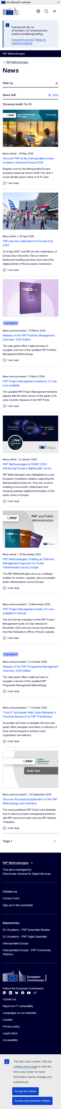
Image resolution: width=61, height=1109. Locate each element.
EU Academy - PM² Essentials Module (26, 929)
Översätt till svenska (22, 39)
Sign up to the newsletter (18, 905)
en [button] (38, 11)
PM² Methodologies (17, 62)
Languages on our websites (19, 1013)
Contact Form (11, 898)
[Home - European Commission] (11, 11)
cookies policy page (25, 1066)
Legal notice (10, 1033)
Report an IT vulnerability (18, 1006)
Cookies (8, 1019)
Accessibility (10, 1040)
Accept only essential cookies (32, 1100)
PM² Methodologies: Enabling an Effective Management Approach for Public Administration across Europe (28, 563)
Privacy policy (11, 1026)
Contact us (9, 999)
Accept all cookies (25, 1091)
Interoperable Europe (15, 943)
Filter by (8, 83)
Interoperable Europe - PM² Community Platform (27, 952)
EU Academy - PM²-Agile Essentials (25, 936)
